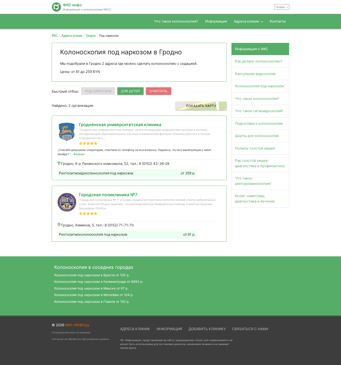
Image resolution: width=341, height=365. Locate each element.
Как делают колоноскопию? (258, 61)
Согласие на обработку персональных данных (80, 339)
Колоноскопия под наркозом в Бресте (92, 275)
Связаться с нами (250, 329)
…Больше (77, 154)
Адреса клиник (247, 21)
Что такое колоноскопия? (176, 21)
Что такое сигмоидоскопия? (259, 111)
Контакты (278, 21)
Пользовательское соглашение (71, 332)
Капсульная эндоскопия (255, 74)
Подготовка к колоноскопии (259, 123)
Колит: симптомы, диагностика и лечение (255, 198)
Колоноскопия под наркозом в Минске (91, 288)
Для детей (130, 91)
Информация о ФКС (251, 49)
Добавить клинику (207, 329)
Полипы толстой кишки (255, 148)
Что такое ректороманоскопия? (253, 181)
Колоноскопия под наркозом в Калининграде (98, 282)
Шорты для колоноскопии (257, 136)
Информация (216, 21)
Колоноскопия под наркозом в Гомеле (92, 301)
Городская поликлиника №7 (108, 194)
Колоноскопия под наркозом (259, 86)
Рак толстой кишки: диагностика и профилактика (259, 163)
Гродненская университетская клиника (120, 124)
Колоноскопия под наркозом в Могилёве (94, 295)
